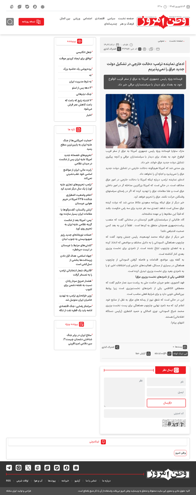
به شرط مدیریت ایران (80, 82)
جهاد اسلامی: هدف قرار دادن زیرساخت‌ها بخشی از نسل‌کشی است (76, 260)
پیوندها (52, 481)
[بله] (27, 7)
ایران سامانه (11, 491)
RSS (8, 481)
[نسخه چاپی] (144, 49)
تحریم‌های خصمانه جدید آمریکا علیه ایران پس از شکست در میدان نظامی (75, 159)
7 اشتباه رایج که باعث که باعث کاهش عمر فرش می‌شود (78, 105)
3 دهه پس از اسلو (81, 88)
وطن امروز (180, 453)
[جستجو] (10, 22)
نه (90, 75)
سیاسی (111, 19)
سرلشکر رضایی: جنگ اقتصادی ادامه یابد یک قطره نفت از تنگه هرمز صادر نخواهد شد (75, 310)
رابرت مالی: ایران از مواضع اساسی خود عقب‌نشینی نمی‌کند (77, 174)
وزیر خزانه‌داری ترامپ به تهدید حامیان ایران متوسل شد (75, 298)
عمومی (161, 41)
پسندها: (178, 347)
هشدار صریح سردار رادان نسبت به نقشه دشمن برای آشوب (78, 285)
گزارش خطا (140, 353)
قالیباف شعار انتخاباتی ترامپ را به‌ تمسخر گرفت (75, 273)
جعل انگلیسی (83, 52)
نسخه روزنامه (28, 21)
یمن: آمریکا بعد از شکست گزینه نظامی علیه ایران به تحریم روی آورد (78, 224)
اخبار (88, 115)
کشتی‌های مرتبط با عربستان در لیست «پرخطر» (76, 247)
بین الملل (65, 19)
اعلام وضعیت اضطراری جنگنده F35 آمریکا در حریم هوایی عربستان (77, 199)
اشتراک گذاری (110, 49)
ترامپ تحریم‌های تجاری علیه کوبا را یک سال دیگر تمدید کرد (76, 187)
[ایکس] (28, 467)
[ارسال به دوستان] (158, 49)
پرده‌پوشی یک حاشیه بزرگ (77, 69)
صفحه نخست (126, 19)
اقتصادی (100, 19)
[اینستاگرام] (18, 468)
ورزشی (76, 19)
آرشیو (77, 481)
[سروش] (35, 7)
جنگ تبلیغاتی (83, 94)
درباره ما (106, 481)
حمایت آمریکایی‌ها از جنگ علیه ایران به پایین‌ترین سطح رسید (76, 145)
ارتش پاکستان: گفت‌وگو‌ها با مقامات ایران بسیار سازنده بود (75, 212)
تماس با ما (91, 481)
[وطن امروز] (163, 21)
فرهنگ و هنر (127, 24)
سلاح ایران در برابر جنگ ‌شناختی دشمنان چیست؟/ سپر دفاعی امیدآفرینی (77, 339)
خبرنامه (65, 481)
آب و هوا (38, 481)
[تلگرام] (9, 467)
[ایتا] (12, 7)
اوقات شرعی (22, 481)
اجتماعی (87, 19)
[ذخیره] (151, 49)
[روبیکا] (43, 7)
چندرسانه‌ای (110, 24)
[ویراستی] (19, 7)
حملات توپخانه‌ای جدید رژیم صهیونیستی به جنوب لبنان (76, 237)
